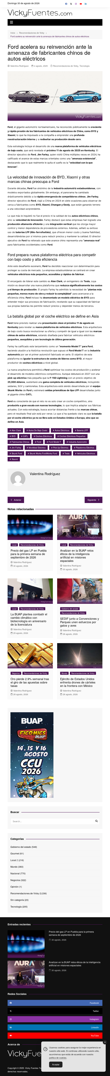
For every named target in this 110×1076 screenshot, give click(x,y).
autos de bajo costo (38, 430)
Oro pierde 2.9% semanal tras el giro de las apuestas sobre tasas (30, 682)
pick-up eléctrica (60, 447)
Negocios (16, 673)
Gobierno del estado (70, 608)
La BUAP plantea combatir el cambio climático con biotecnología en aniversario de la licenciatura (29, 619)
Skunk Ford (17, 453)
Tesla (67, 453)
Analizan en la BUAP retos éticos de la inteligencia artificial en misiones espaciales (77, 555)
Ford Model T (55, 441)
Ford (39, 441)
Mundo (64, 673)
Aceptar (55, 1064)
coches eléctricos (44, 436)
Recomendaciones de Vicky (65, 65)
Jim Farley (16, 447)
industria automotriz (78, 441)
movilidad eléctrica (37, 447)
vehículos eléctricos (86, 453)
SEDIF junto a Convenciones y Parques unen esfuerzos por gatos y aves (79, 621)
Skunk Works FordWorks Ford (43, 453)
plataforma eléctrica (85, 447)
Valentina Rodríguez (19, 65)
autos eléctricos (62, 430)
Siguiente (92, 499)
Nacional (15, 873)
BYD (13, 436)
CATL (25, 436)
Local (14, 544)
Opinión (14, 886)
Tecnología (84, 65)
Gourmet (14, 853)
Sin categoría (17, 900)
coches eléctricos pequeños (72, 436)
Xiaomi (15, 459)
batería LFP (82, 430)
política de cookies (57, 1057)
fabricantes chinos (20, 441)
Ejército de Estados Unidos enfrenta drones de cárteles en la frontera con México (77, 682)
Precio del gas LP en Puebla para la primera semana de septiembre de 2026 (29, 553)
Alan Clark (16, 430)
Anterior (17, 499)
